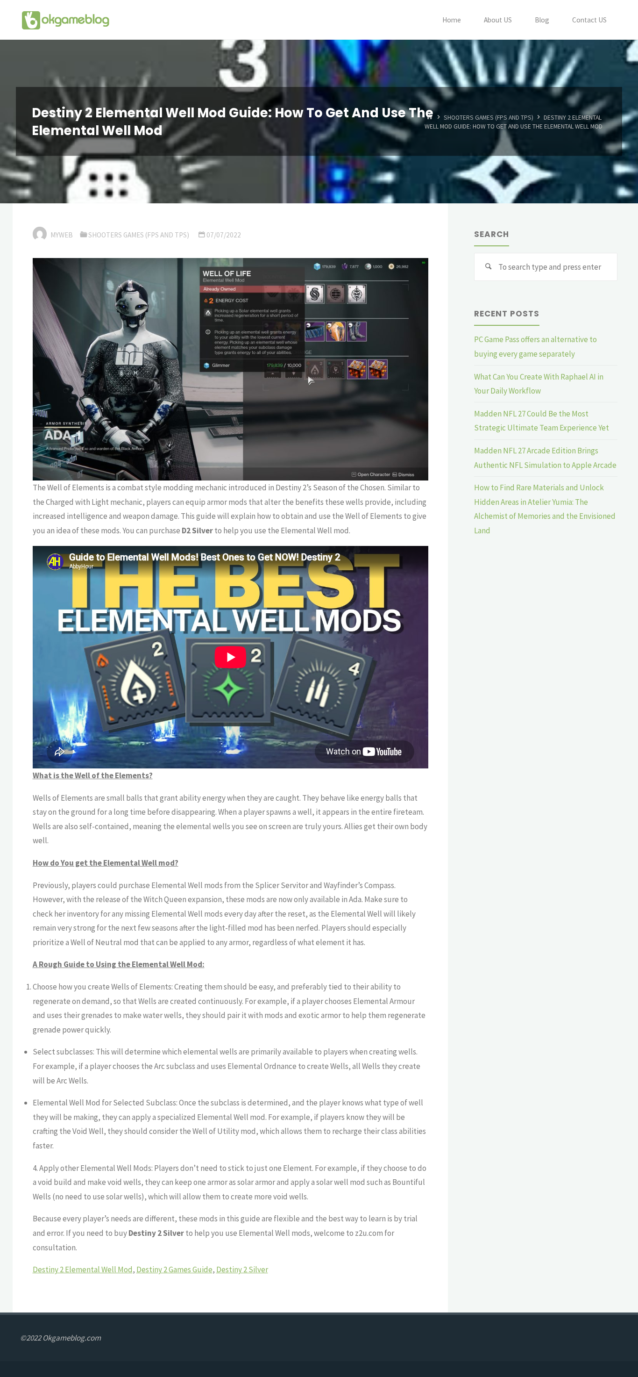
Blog (542, 19)
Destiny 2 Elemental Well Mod (83, 1269)
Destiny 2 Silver (242, 1269)
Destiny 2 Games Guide (174, 1269)
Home (451, 19)
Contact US (589, 19)
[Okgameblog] (65, 19)
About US (498, 19)
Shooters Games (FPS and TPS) (488, 117)
